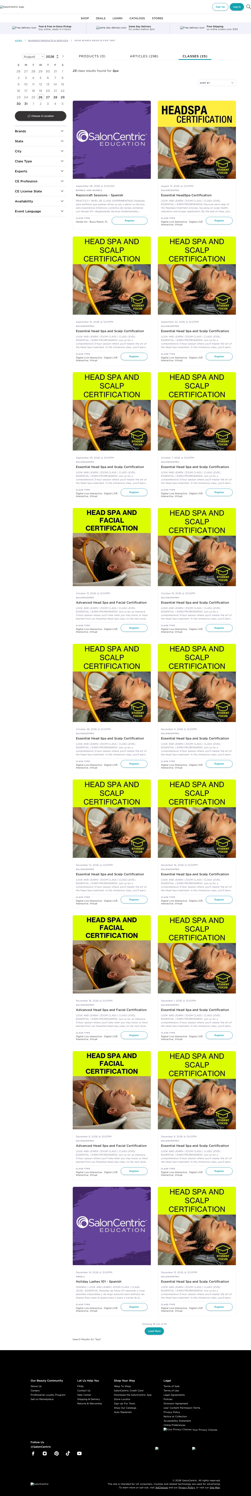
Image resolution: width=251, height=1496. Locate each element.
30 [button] (48, 71)
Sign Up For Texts (124, 1403)
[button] (63, 55)
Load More (154, 1331)
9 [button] (18, 84)
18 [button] (33, 91)
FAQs (80, 1386)
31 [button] (55, 71)
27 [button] (26, 71)
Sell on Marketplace (42, 1399)
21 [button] (55, 91)
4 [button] (33, 78)
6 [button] (48, 78)
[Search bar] (248, 6)
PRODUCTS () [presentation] (92, 56)
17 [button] (25, 91)
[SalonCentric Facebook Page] (33, 1454)
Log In (237, 6)
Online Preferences (174, 1425)
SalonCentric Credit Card (128, 1390)
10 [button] (26, 84)
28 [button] (33, 71)
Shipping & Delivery (88, 1399)
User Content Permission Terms (182, 1407)
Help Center (84, 1394)
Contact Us (83, 1390)
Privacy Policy (172, 1412)
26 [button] (18, 71)
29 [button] (40, 71)
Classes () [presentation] (195, 56)
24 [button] (26, 97)
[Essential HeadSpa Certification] (197, 140)
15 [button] (62, 84)
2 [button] (19, 78)
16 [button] (18, 91)
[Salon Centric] (12, 6)
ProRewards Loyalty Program (48, 1394)
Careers (35, 1390)
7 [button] (55, 78)
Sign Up (220, 6)
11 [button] (33, 84)
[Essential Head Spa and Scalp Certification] (112, 276)
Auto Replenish (123, 1412)
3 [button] (26, 78)
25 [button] (33, 97)
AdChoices (161, 1487)
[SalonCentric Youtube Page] (79, 1454)
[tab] (92, 56)
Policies (168, 1399)
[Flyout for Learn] (117, 20)
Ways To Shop (122, 1386)
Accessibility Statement (177, 1420)
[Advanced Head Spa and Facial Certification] (112, 547)
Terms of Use (171, 1390)
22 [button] (63, 91)
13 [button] (47, 84)
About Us (36, 1386)
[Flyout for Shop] (85, 20)
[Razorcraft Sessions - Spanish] (112, 140)
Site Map (215, 1487)
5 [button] (41, 78)
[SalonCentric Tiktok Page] (68, 1454)
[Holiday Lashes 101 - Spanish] (112, 1226)
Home (18, 40)
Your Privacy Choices (204, 1429)
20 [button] (48, 91)
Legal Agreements (174, 1394)
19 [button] (40, 91)
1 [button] (62, 71)
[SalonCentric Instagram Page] (44, 1454)
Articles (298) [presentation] (144, 56)
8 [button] (63, 78)
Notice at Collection (175, 1416)
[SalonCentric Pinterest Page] (56, 1454)
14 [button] (55, 84)
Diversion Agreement (176, 1403)
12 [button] (40, 84)
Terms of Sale (171, 1386)
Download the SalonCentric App (133, 1394)
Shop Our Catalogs (125, 1407)
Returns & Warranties (89, 1403)
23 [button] (19, 97)
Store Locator (122, 1399)
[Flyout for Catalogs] (137, 20)
